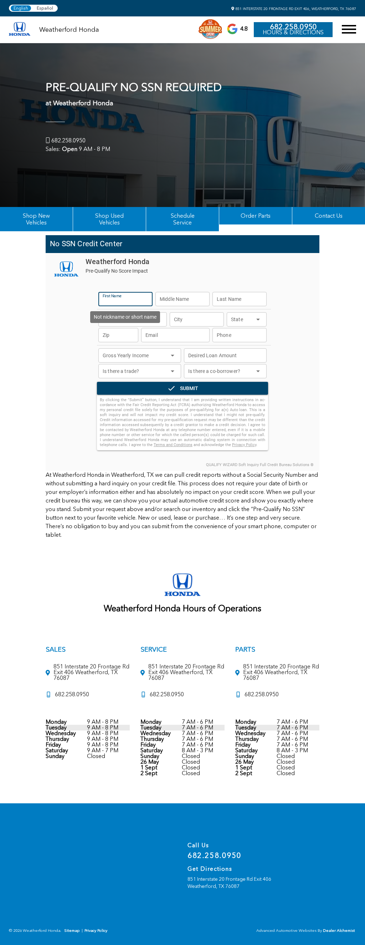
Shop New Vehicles (36, 219)
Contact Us (329, 215)
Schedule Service (183, 219)
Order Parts (256, 215)
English (21, 8)
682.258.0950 (293, 27)
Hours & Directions (293, 32)
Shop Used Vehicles (109, 219)
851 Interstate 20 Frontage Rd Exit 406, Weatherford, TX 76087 (295, 9)
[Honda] (19, 29)
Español (45, 8)
